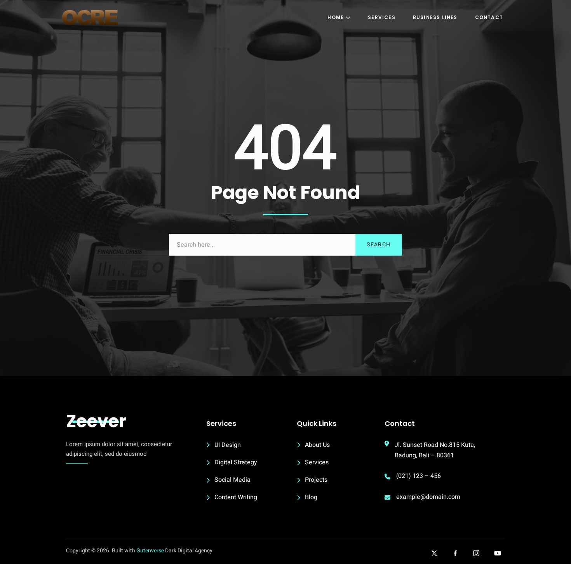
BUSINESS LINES (435, 17)
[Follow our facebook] (455, 553)
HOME (335, 17)
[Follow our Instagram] (476, 553)
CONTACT (489, 17)
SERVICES (381, 17)
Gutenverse (150, 551)
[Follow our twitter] (434, 553)
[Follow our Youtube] (497, 553)
